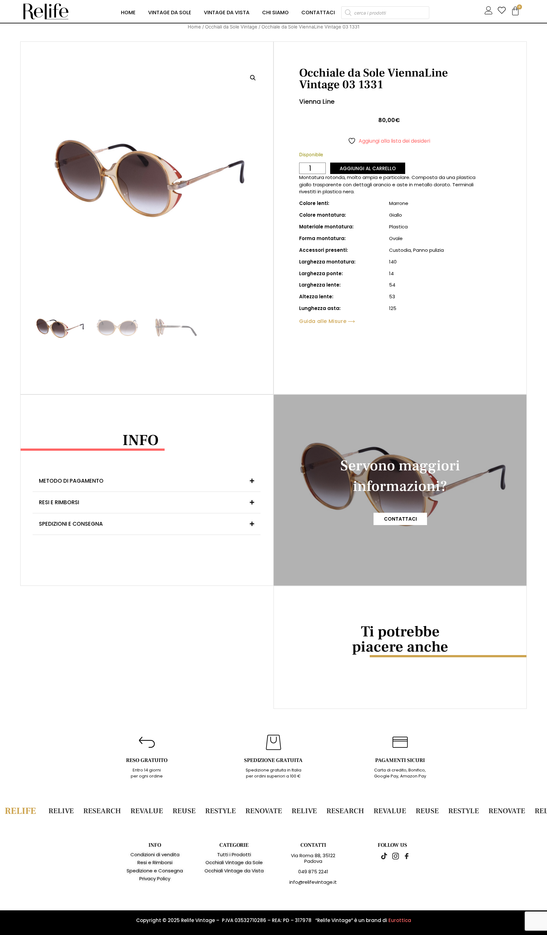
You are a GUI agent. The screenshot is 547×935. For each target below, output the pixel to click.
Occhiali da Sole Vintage (231, 27)
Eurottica (399, 920)
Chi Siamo (275, 12)
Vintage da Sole (169, 12)
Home (128, 12)
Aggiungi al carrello (368, 168)
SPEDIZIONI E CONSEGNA (71, 524)
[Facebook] (403, 856)
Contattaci (318, 12)
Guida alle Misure (322, 321)
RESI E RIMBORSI (59, 502)
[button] (253, 78)
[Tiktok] (381, 856)
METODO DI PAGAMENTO (71, 481)
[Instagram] (392, 856)
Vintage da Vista (226, 12)
